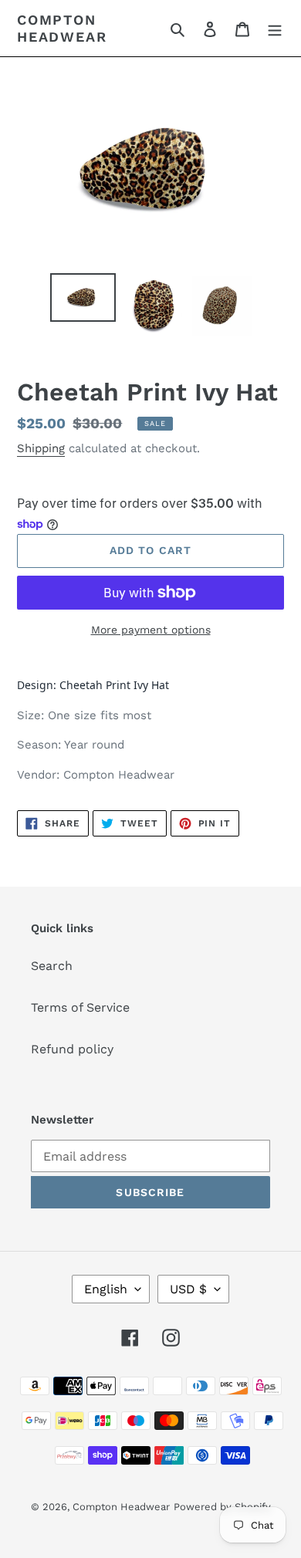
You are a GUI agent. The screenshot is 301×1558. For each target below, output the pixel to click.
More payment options (151, 630)
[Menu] (275, 29)
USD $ (188, 1289)
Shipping (41, 448)
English (105, 1289)
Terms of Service (80, 1007)
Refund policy (72, 1049)
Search (52, 965)
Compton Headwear (62, 28)
